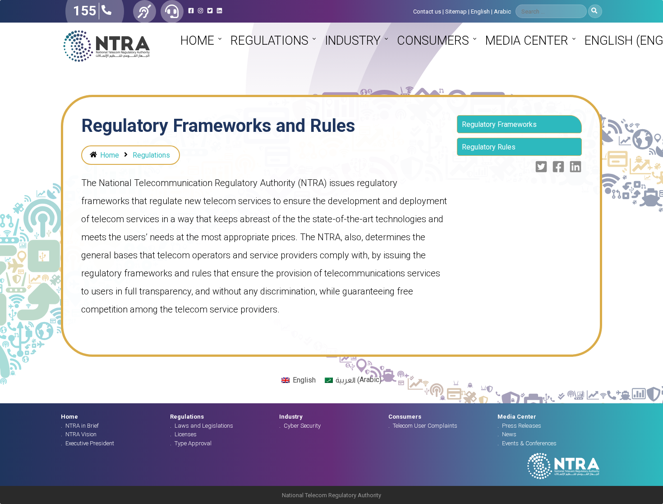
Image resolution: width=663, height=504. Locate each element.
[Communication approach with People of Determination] (144, 11)
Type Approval (193, 443)
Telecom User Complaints (425, 425)
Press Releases (521, 425)
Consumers (433, 40)
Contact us (427, 11)
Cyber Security (302, 425)
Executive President (89, 443)
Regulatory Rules (489, 147)
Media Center (526, 40)
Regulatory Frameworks (499, 124)
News (509, 434)
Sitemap (456, 11)
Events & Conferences (529, 443)
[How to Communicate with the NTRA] (172, 11)
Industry (353, 40)
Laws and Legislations (204, 425)
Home (197, 40)
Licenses (186, 434)
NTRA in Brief (82, 425)
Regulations (269, 40)
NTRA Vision (81, 434)
